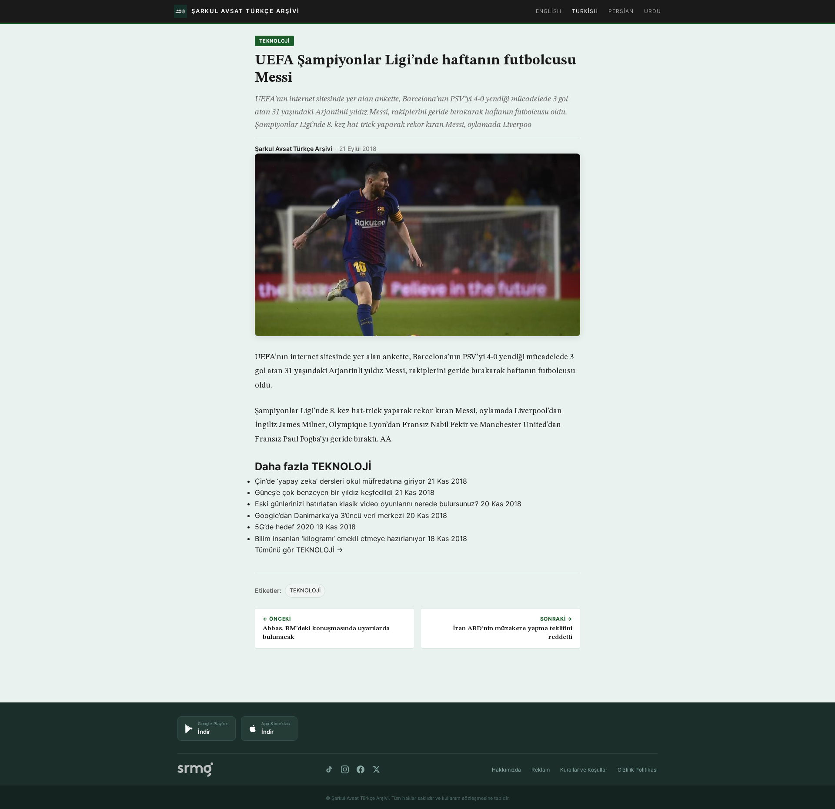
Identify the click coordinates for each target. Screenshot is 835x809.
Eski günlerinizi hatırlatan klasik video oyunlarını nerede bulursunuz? (366, 503)
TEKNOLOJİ (274, 41)
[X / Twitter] (376, 769)
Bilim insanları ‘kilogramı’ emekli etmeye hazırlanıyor (340, 538)
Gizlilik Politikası (638, 769)
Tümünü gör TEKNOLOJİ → (299, 549)
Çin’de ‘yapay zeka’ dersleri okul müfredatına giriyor (340, 481)
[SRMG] (195, 769)
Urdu (652, 11)
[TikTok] (329, 769)
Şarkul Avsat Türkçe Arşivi (293, 148)
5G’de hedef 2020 (284, 526)
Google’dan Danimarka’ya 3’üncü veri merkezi (329, 515)
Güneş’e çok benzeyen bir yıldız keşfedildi (324, 492)
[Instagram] (345, 769)
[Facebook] (360, 769)
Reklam (540, 769)
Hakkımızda (506, 769)
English (548, 11)
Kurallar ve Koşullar (583, 769)
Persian (621, 11)
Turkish (585, 11)
